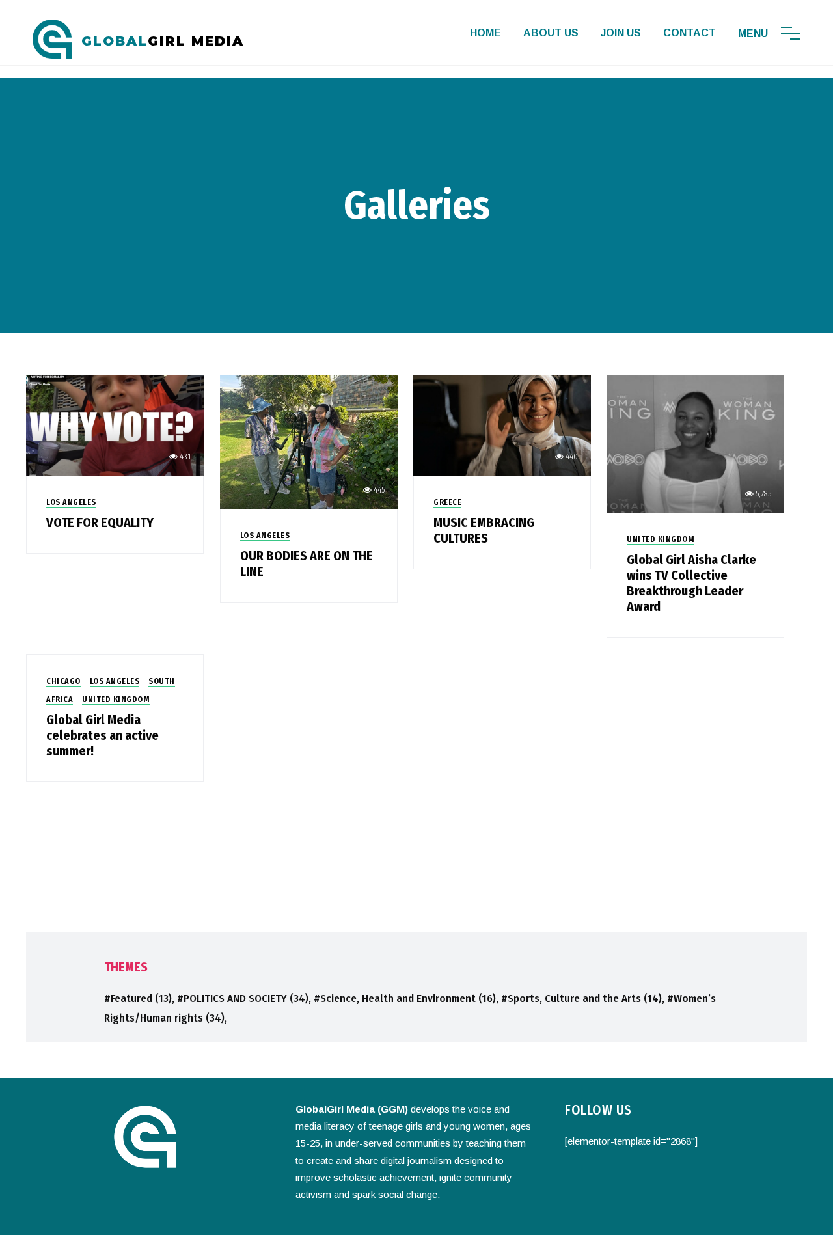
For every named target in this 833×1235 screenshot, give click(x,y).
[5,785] (695, 443)
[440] (502, 424)
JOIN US (621, 32)
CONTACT (689, 32)
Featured (141, 998)
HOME (485, 32)
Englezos (504, 1219)
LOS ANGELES (71, 502)
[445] (309, 441)
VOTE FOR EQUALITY (100, 522)
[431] (115, 424)
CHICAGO (63, 681)
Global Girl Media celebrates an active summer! (102, 735)
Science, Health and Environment (408, 998)
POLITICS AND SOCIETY (246, 998)
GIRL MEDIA (162, 41)
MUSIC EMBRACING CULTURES (483, 530)
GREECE (447, 502)
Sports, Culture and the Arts (585, 998)
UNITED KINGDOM (660, 539)
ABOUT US (551, 32)
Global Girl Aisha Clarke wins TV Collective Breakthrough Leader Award (691, 583)
